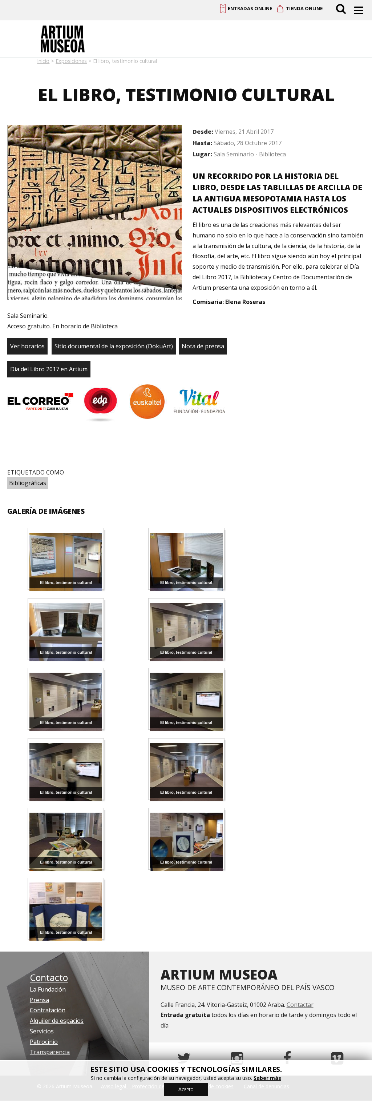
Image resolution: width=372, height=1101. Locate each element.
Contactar (300, 1005)
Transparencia (50, 1052)
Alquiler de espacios (57, 1021)
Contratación (47, 1010)
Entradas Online (250, 8)
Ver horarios (27, 346)
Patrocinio (44, 1042)
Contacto (49, 977)
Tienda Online (304, 8)
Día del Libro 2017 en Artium (49, 369)
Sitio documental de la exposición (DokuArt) (113, 346)
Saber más (267, 1077)
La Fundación (48, 989)
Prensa (39, 1000)
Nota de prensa (203, 346)
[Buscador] (342, 8)
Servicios (42, 1031)
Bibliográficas (27, 483)
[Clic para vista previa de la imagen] (94, 214)
